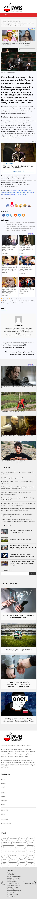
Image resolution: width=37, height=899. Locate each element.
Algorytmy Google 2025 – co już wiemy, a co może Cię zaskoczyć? (17, 473)
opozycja (13, 859)
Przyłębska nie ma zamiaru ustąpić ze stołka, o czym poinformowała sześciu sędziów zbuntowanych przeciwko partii (18, 345)
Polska (21, 298)
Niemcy (31, 855)
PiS (17, 303)
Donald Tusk (6, 842)
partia (14, 303)
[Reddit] (15, 215)
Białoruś (23, 838)
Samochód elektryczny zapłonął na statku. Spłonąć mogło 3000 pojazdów (18, 498)
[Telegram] (19, 215)
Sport (3, 814)
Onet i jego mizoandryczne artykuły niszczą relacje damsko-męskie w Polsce (16, 493)
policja (22, 864)
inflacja (31, 842)
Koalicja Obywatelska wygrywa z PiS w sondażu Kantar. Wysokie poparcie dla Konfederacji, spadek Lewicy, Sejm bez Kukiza (20, 228)
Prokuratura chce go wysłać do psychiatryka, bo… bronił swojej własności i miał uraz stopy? (17, 487)
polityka (31, 864)
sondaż (21, 303)
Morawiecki (13, 855)
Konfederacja (5, 303)
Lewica (11, 303)
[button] (15, 15)
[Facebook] (3, 215)
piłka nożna (13, 864)
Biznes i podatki (6, 823)
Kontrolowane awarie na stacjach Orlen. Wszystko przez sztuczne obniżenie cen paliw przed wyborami (18, 509)
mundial (23, 855)
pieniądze (30, 859)
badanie (5, 301)
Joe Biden (20, 847)
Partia (17, 298)
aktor (4, 838)
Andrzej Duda (13, 838)
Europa (3, 783)
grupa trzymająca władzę (15, 301)
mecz (4, 855)
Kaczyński (30, 847)
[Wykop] (11, 215)
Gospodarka (5, 819)
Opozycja (13, 298)
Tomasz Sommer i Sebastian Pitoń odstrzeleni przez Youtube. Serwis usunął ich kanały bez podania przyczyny (18, 520)
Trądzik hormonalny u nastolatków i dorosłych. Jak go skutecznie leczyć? (16, 515)
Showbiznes (4, 810)
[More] (23, 215)
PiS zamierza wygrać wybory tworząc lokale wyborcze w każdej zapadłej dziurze (19, 353)
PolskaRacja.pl (12, 6)
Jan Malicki (18, 325)
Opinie (3, 796)
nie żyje (5, 859)
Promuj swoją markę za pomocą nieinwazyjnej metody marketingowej (17, 482)
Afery (2, 792)
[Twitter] (7, 215)
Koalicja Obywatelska (29, 301)
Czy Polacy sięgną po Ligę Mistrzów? (12, 478)
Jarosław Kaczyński (8, 847)
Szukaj (7, 570)
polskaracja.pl (9, 745)
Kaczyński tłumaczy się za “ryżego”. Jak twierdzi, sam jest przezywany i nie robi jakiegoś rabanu (18, 504)
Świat (2, 787)
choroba (31, 838)
